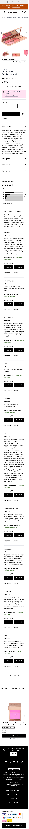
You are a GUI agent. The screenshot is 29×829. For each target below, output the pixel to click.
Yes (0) (9, 267)
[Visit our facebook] (6, 761)
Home (3, 17)
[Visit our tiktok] (18, 761)
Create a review (7, 204)
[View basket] (25, 12)
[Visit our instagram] (14, 761)
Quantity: (5, 102)
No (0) (20, 267)
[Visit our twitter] (10, 761)
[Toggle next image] (26, 33)
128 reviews (12, 78)
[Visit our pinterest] (22, 761)
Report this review (11, 273)
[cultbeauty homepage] (14, 12)
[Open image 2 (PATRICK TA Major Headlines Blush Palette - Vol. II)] (16, 53)
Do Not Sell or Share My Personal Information (14, 785)
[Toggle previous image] (1, 33)
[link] (22, 12)
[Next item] (25, 716)
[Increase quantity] (15, 106)
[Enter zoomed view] (25, 43)
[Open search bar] (5, 12)
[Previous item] (3, 716)
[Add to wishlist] (23, 114)
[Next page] (18, 676)
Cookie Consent (14, 782)
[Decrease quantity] (4, 106)
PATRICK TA (5, 69)
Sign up (14, 753)
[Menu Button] (2, 12)
